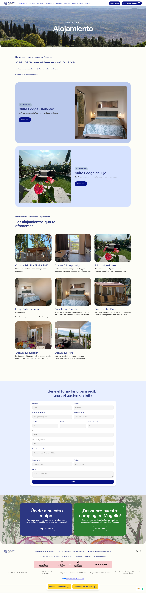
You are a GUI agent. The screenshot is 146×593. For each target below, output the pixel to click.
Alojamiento (23, 3)
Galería (87, 3)
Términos (88, 556)
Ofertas (67, 3)
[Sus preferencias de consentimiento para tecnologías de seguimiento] (142, 589)
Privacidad (79, 556)
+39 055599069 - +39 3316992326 (73, 551)
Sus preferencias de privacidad (75, 579)
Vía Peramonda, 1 (42, 551)
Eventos (59, 3)
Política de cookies (100, 556)
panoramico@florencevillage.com (100, 551)
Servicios (40, 3)
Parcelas (32, 3)
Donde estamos (77, 3)
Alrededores (50, 3)
